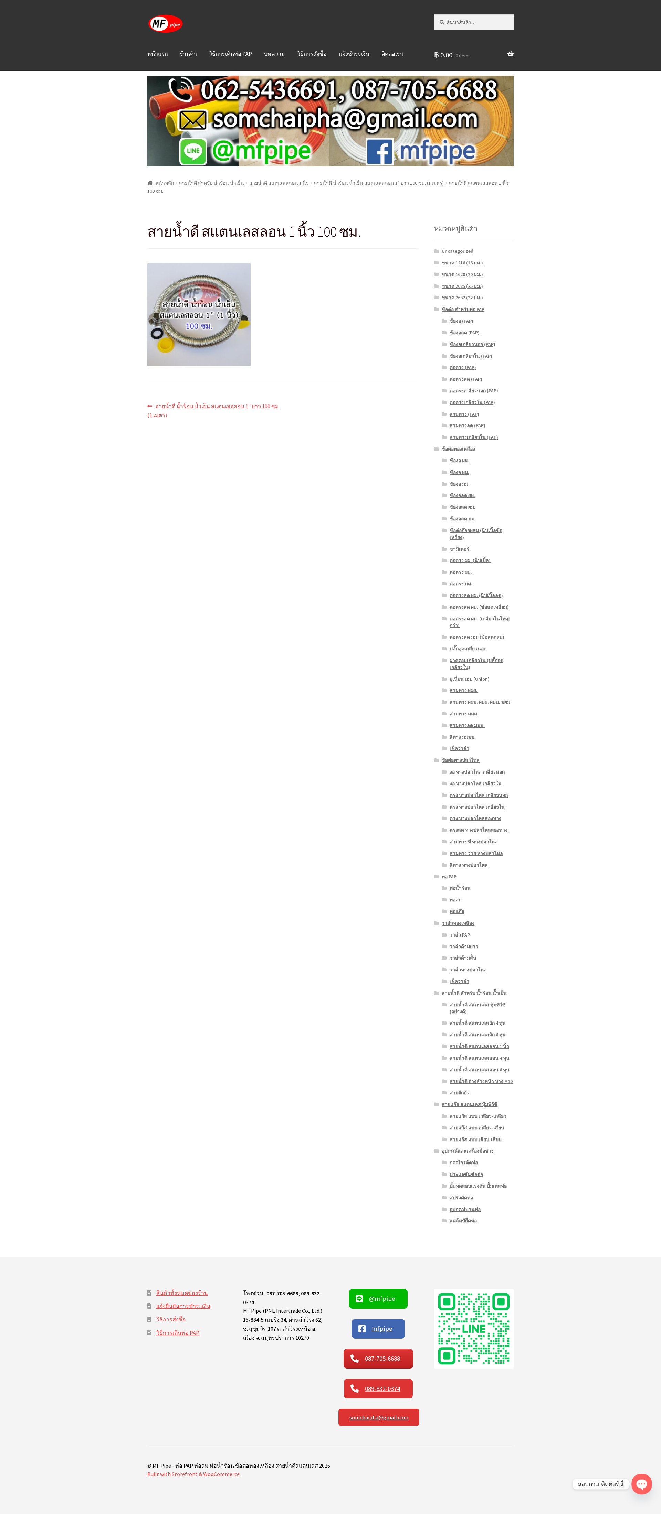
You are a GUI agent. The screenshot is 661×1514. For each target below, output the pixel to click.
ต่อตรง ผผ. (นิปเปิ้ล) (470, 560)
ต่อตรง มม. (461, 584)
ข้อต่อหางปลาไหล (461, 760)
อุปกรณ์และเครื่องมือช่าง (468, 1151)
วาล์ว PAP (460, 935)
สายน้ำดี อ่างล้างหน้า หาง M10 (481, 1081)
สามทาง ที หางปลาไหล (474, 842)
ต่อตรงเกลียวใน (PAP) (472, 402)
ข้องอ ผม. (459, 472)
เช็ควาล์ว (459, 748)
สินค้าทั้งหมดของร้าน (182, 1292)
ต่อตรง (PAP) (463, 367)
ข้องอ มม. (460, 484)
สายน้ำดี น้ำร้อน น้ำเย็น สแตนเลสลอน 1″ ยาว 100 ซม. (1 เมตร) (379, 183)
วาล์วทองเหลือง (458, 923)
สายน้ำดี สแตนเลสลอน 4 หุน (480, 1058)
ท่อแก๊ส (457, 911)
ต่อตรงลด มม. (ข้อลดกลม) (477, 637)
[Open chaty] (641, 1484)
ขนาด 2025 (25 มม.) (462, 286)
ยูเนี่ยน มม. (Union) (470, 679)
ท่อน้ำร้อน (460, 888)
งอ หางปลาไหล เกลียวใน (476, 783)
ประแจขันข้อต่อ (466, 1174)
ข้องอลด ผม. (462, 507)
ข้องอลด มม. (463, 519)
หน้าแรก (157, 53)
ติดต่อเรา (392, 53)
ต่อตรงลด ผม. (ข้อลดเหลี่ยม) (479, 607)
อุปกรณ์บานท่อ (465, 1209)
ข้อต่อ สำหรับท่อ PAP (463, 309)
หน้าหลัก (165, 183)
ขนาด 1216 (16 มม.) (462, 263)
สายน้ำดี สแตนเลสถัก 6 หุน (478, 1034)
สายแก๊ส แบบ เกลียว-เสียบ (477, 1128)
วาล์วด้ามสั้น (463, 958)
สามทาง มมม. (464, 714)
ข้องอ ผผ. (459, 460)
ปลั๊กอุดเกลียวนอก (468, 649)
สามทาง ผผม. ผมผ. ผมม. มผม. (481, 702)
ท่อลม (456, 900)
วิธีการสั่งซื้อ (312, 53)
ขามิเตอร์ (459, 549)
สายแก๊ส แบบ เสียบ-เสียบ (476, 1139)
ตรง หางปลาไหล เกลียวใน (477, 807)
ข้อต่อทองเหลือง (458, 449)
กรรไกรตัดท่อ (464, 1162)
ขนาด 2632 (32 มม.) (462, 297)
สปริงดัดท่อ (461, 1197)
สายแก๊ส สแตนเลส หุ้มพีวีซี (469, 1104)
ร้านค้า (188, 53)
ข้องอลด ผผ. (462, 495)
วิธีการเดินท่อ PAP (230, 53)
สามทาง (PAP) (464, 414)
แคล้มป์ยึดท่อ (463, 1221)
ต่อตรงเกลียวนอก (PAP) (474, 391)
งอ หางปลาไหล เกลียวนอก (477, 772)
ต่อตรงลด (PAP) (466, 379)
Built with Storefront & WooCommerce (193, 1474)
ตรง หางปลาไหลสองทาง (475, 818)
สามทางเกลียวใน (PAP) (474, 437)
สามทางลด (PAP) (467, 425)
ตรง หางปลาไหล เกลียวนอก (479, 795)
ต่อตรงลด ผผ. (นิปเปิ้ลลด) (476, 595)
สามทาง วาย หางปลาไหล (476, 853)
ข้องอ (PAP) (461, 321)
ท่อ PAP (449, 877)
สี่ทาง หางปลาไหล (469, 865)
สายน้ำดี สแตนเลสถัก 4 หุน (478, 1023)
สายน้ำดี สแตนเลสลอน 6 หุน (480, 1070)
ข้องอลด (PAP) (465, 332)
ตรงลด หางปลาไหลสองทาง (478, 830)
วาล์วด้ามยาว (464, 946)
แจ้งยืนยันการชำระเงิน (183, 1305)
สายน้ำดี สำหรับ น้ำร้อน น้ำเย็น (211, 183)
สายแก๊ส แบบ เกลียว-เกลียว (478, 1116)
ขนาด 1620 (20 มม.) (462, 274)
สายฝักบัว (460, 1093)
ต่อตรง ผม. (461, 572)
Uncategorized (457, 251)
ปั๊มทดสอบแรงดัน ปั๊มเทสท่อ (478, 1186)
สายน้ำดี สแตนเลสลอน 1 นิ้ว (279, 183)
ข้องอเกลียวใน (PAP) (471, 356)
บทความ (274, 53)
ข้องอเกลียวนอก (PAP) (472, 344)
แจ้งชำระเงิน (354, 53)
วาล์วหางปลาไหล (468, 969)
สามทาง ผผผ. (464, 690)
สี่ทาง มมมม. (463, 737)
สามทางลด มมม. (467, 725)
